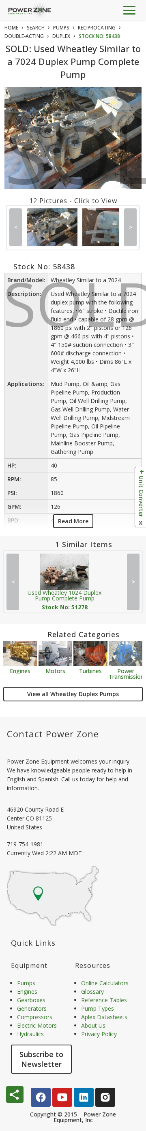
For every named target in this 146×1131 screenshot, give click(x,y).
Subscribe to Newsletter (41, 1059)
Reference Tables (104, 1000)
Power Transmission (125, 673)
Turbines (90, 670)
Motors (55, 670)
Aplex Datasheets (104, 1017)
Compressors (34, 1017)
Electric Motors (37, 1025)
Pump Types (97, 1008)
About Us (93, 1025)
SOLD (74, 160)
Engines (20, 670)
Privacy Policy (99, 1034)
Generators (32, 1008)
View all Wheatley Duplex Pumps (73, 694)
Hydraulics (30, 1034)
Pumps (26, 983)
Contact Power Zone (53, 734)
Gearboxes (31, 1000)
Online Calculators (105, 983)
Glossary (92, 991)
